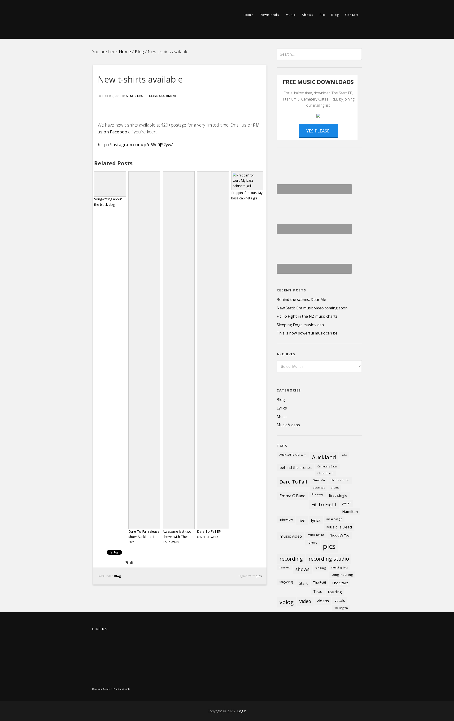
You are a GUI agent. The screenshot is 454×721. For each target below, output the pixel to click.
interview (286, 519)
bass (344, 454)
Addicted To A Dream (292, 454)
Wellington (341, 608)
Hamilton (350, 511)
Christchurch (325, 473)
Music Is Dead (339, 527)
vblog (286, 602)
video (305, 601)
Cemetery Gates (327, 466)
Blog (117, 576)
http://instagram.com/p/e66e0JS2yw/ (135, 144)
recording (291, 558)
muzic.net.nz (316, 534)
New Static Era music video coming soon (312, 308)
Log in (242, 711)
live (301, 520)
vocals (340, 600)
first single (338, 495)
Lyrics (282, 408)
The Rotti (319, 582)
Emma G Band (292, 495)
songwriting (286, 582)
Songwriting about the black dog (108, 202)
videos (323, 600)
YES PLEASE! (318, 131)
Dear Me (319, 480)
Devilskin (97, 688)
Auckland (324, 457)
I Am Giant (118, 688)
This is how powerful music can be (307, 333)
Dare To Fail (293, 481)
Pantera (312, 542)
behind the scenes (295, 467)
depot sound (340, 480)
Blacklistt (107, 688)
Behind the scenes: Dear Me (301, 299)
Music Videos (288, 424)
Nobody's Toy (339, 535)
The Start (340, 582)
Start (303, 583)
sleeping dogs (340, 567)
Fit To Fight (323, 504)
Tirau (317, 591)
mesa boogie (334, 519)
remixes (284, 567)
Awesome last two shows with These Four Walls (177, 537)
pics (259, 576)
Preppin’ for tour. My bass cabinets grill (246, 195)
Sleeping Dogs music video (300, 324)
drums (335, 487)
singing (320, 568)
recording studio (329, 558)
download (319, 487)
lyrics (316, 520)
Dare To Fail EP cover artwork (209, 534)
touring (335, 591)
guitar (346, 503)
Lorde (127, 688)
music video (290, 536)
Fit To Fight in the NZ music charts (307, 316)
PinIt (129, 562)
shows (302, 569)
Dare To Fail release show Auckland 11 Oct (143, 537)
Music (282, 416)
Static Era (134, 19)
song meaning (342, 574)
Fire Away (317, 494)
